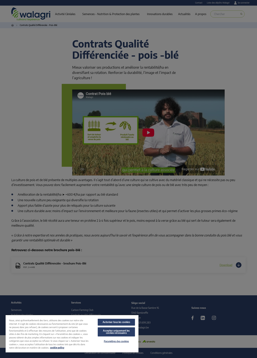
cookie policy (57, 347)
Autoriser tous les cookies (116, 322)
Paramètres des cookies (116, 341)
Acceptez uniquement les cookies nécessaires (116, 331)
